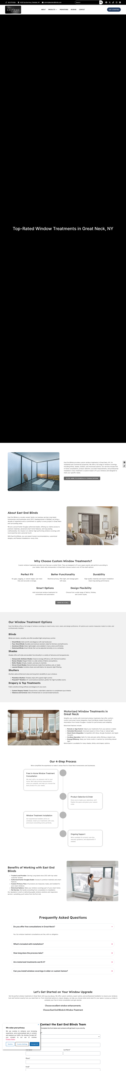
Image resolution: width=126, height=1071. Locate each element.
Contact (82, 9)
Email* (28, 1067)
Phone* (28, 1058)
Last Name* (66, 1050)
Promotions (64, 9)
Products (51, 9)
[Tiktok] (113, 2)
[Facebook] (106, 2)
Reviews (73, 9)
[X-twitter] (109, 2)
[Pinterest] (120, 2)
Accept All (34, 1044)
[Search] (101, 2)
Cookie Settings (22, 1044)
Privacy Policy (10, 1039)
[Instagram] (116, 2)
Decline (10, 1044)
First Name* (29, 1050)
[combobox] (87, 2)
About (43, 9)
